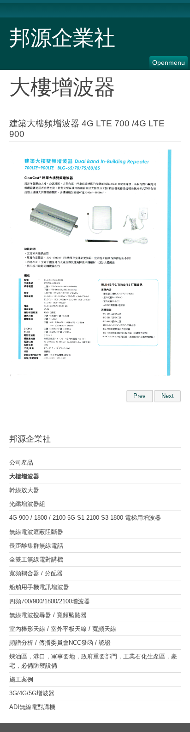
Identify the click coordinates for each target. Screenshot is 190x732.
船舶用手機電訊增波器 (39, 587)
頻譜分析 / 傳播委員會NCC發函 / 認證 (60, 642)
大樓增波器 (24, 476)
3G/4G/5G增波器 (31, 693)
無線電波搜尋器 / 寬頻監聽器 (48, 615)
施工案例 (21, 679)
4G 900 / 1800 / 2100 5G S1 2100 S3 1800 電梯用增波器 (85, 517)
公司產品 (21, 462)
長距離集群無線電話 (36, 545)
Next (167, 395)
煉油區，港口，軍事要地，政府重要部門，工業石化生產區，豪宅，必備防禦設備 (93, 661)
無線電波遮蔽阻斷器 (36, 531)
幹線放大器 (24, 490)
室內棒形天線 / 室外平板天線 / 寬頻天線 (62, 628)
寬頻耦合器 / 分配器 (36, 573)
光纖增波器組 (27, 503)
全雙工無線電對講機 (36, 559)
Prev (139, 395)
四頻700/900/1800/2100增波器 (49, 601)
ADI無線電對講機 (32, 707)
